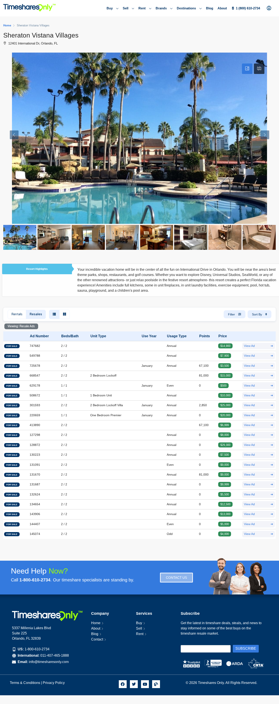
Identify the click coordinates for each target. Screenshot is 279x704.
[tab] (247, 68)
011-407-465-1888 (54, 655)
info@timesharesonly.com (49, 662)
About (222, 8)
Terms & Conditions (25, 683)
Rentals (16, 314)
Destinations (186, 8)
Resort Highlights (37, 269)
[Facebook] (123, 684)
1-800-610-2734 (37, 649)
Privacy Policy (54, 683)
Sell (125, 8)
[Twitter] (134, 684)
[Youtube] (145, 684)
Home (95, 623)
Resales (36, 314)
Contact (97, 639)
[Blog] (156, 684)
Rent (142, 8)
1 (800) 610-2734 (248, 8)
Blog (209, 8)
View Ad (258, 346)
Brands (161, 8)
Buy (110, 8)
